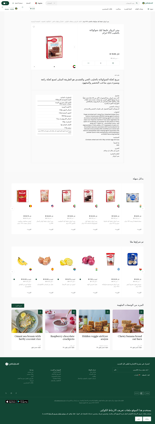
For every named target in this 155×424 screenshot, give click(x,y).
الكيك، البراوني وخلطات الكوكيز (73, 21)
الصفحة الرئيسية (35, 21)
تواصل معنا (93, 372)
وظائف (94, 376)
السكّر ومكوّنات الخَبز (57, 21)
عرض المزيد (18, 305)
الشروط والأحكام (56, 374)
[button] (74, 47)
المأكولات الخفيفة (46, 21)
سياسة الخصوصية (56, 376)
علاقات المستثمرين (107, 9)
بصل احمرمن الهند (92, 284)
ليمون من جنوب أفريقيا (68, 284)
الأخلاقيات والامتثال (56, 380)
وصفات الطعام (139, 9)
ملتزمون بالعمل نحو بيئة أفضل (25, 378)
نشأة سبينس (30, 374)
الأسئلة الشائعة (57, 372)
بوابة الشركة (92, 374)
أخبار (32, 376)
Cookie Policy (57, 378)
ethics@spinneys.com (60, 400)
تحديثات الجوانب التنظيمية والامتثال (87, 378)
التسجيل (28, 3)
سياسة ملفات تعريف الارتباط (57, 414)
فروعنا (31, 380)
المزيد (139, 229)
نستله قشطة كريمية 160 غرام (133, 221)
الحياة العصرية (128, 9)
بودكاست (118, 9)
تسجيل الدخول (19, 3)
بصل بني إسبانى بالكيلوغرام (45, 284)
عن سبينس (30, 372)
